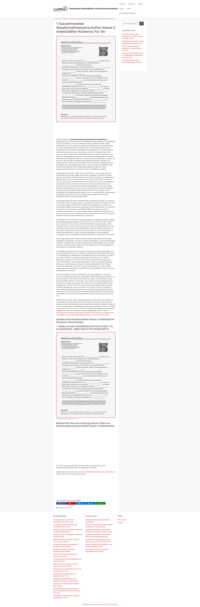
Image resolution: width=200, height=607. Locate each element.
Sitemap (120, 522)
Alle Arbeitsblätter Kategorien (127, 13)
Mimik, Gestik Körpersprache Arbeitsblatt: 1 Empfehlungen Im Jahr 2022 (132, 48)
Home (61, 18)
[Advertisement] (86, 130)
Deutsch (140, 4)
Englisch (121, 8)
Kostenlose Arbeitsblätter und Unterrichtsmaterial (93, 8)
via (78, 418)
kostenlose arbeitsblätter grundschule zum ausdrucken (94, 472)
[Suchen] (141, 23)
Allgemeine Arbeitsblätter (68, 18)
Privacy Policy (122, 520)
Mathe (129, 8)
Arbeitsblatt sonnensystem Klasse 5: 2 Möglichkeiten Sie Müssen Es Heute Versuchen (132, 55)
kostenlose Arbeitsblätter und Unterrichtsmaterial (104, 604)
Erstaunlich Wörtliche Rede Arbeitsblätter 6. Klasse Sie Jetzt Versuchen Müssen (132, 36)
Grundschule (131, 4)
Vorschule (122, 4)
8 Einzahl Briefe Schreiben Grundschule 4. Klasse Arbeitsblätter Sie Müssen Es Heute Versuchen (66, 591)
